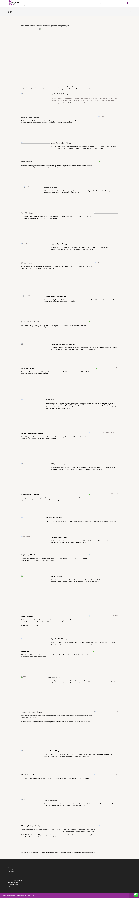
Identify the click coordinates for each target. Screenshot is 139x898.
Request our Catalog (13, 882)
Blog (131, 11)
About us (10, 863)
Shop (9, 889)
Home (9, 873)
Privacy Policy (11, 878)
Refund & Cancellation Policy (15, 880)
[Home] (127, 11)
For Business (11, 871)
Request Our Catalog (13, 884)
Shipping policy (12, 886)
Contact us (10, 869)
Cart (9, 867)
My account (11, 876)
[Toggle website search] (131, 3)
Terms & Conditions (13, 891)
